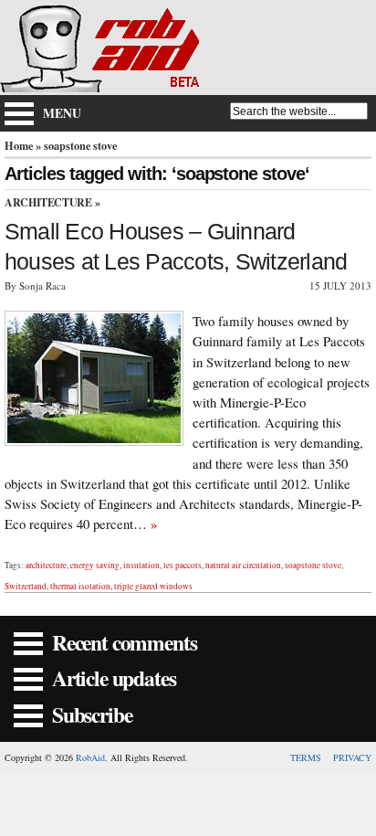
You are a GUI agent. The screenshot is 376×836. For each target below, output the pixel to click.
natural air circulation (243, 565)
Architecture (48, 202)
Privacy (352, 757)
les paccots (182, 565)
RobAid (90, 757)
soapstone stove (313, 565)
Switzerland (26, 586)
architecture (46, 565)
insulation (141, 565)
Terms (305, 757)
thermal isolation (80, 586)
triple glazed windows (153, 586)
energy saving (95, 565)
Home (19, 145)
